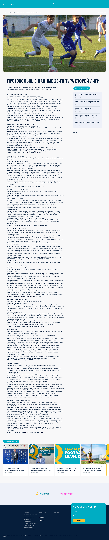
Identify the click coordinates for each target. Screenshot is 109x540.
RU (14, 4)
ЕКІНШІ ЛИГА (27, 521)
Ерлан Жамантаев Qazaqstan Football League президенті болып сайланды (87, 123)
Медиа (40, 515)
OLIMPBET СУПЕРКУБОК (30, 523)
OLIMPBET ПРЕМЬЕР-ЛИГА (30, 515)
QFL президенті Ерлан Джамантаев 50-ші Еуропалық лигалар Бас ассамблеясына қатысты (86, 95)
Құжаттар (41, 520)
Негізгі (4, 12)
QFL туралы (57, 512)
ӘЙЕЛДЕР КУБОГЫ (28, 527)
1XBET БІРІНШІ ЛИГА (29, 517)
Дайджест (41, 517)
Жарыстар (27, 512)
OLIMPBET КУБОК (28, 519)
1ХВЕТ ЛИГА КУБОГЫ (29, 530)
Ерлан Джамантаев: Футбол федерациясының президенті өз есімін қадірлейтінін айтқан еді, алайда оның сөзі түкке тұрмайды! (87, 102)
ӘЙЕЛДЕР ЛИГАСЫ (29, 525)
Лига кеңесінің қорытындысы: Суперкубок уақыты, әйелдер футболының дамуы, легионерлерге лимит (86, 116)
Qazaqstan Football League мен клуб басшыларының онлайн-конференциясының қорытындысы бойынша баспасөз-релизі (86, 109)
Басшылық (56, 515)
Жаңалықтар (11, 12)
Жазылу (79, 520)
